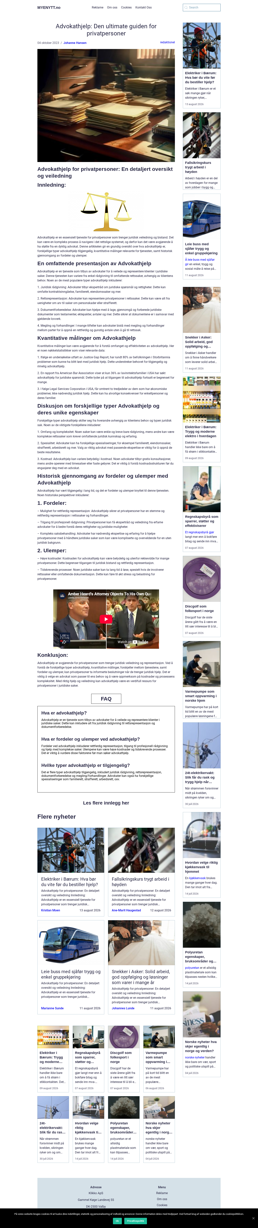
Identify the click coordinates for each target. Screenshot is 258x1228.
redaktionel (167, 42)
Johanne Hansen (75, 43)
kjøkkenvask (197, 878)
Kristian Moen (50, 910)
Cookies (126, 7)
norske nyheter (195, 1057)
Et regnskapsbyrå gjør (199, 532)
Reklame (97, 7)
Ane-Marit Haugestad (126, 910)
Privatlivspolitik (135, 1221)
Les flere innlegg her (106, 802)
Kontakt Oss (143, 7)
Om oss (112, 7)
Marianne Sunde (52, 1008)
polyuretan (192, 968)
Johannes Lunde (123, 1008)
